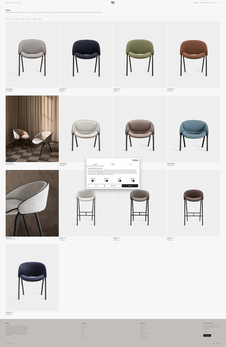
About (16, 2)
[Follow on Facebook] (213, 343)
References (142, 327)
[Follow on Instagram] (216, 343)
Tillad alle (130, 185)
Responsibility (196, 2)
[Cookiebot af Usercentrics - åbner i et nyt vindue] (133, 160)
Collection (7, 2)
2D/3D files (142, 329)
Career (83, 333)
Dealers (207, 2)
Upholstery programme (144, 333)
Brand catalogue (143, 339)
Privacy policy (84, 337)
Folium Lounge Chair (63, 164)
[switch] (106, 181)
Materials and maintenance (145, 337)
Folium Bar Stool (63, 238)
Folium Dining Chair (9, 89)
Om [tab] (130, 164)
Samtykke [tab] (95, 164)
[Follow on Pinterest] (219, 343)
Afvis (96, 185)
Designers (12, 2)
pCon (141, 331)
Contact (211, 2)
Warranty (142, 335)
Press (83, 329)
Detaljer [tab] (113, 164)
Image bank (142, 325)
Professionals (202, 2)
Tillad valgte (113, 185)
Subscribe (207, 335)
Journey (19, 2)
